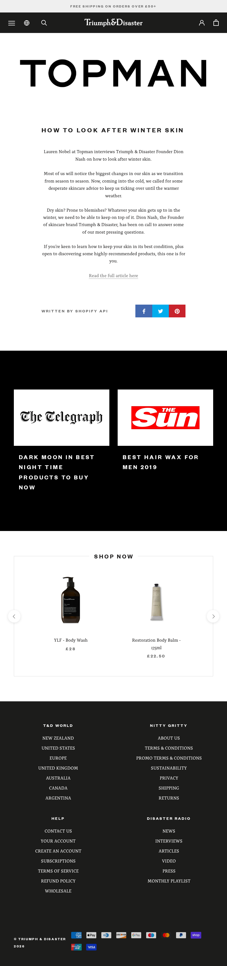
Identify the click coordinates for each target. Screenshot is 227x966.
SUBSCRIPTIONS (58, 861)
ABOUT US (169, 738)
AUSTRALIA (58, 778)
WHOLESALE (58, 891)
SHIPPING (169, 788)
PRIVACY (169, 778)
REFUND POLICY (58, 881)
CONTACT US (58, 831)
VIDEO (169, 861)
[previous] (14, 616)
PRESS (169, 871)
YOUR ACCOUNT (58, 841)
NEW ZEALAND (58, 738)
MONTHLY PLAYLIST (169, 881)
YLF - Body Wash (71, 640)
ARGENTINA (58, 798)
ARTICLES (169, 851)
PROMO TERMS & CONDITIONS (169, 758)
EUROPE (58, 758)
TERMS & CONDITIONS (169, 748)
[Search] (44, 23)
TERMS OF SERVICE (58, 871)
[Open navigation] (11, 23)
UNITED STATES (58, 748)
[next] (213, 616)
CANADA (58, 788)
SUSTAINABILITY (169, 768)
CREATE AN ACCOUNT (58, 851)
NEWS (168, 831)
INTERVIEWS (168, 841)
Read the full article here (113, 275)
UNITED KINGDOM (58, 768)
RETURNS (169, 798)
